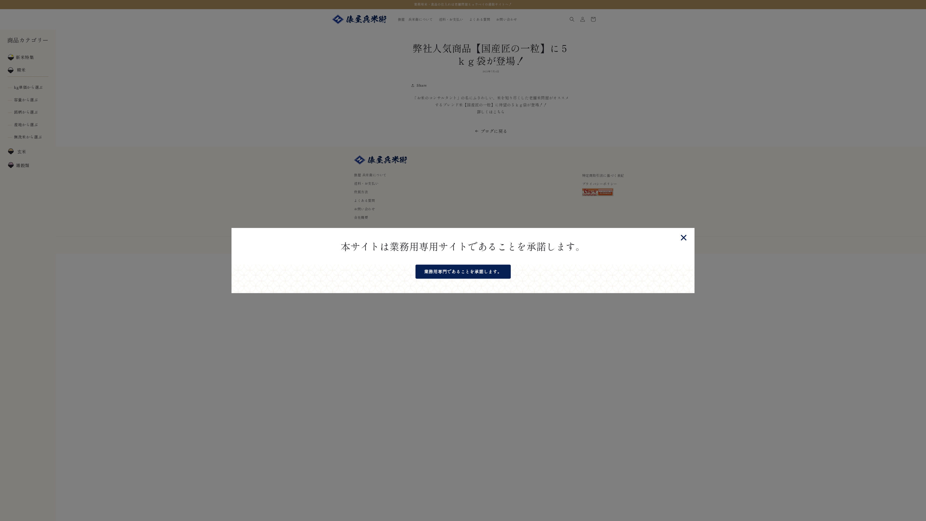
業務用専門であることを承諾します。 (463, 271)
